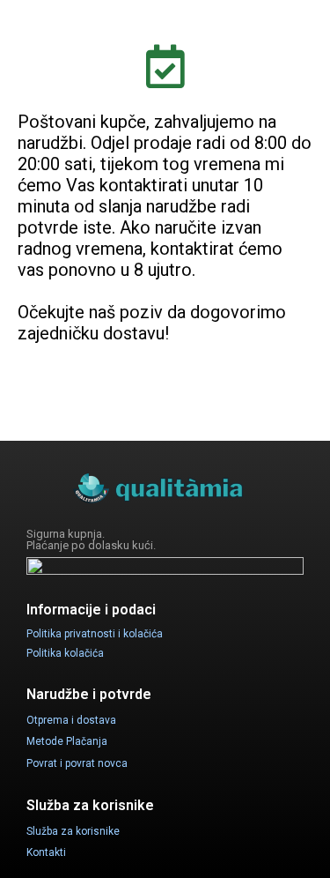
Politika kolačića (65, 653)
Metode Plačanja (66, 741)
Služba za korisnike (73, 831)
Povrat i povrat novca (77, 763)
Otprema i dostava (71, 720)
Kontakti (46, 852)
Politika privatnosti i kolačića (94, 634)
